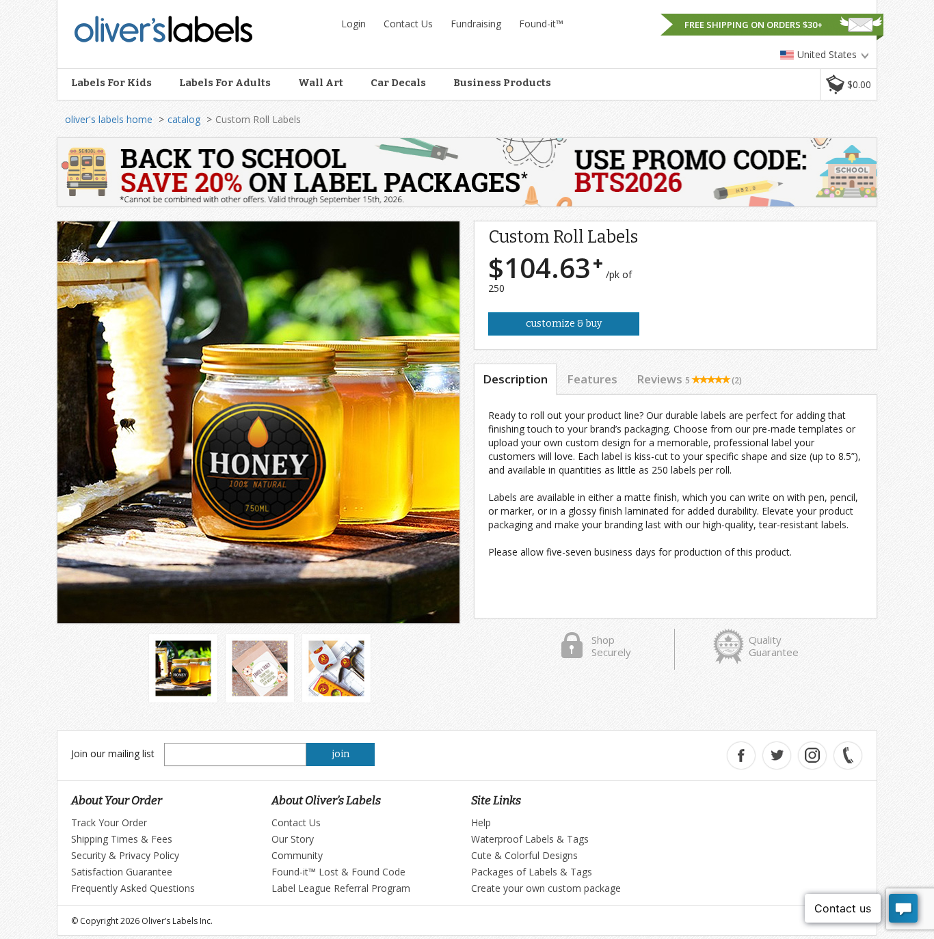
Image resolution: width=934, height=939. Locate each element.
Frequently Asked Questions (133, 888)
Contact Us (408, 23)
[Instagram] (812, 755)
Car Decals (398, 83)
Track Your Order (109, 822)
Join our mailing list (113, 753)
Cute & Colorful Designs (524, 855)
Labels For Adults (225, 83)
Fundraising (476, 23)
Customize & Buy (564, 323)
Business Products (502, 83)
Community (297, 855)
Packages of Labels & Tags (531, 871)
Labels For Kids (111, 83)
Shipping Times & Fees (121, 838)
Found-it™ (541, 23)
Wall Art (320, 83)
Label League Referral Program (340, 888)
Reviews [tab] (689, 379)
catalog (184, 119)
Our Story (292, 838)
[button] (848, 84)
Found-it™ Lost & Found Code (338, 871)
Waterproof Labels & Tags (530, 838)
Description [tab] (515, 379)
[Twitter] (777, 755)
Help (481, 822)
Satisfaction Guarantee (121, 871)
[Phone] (848, 755)
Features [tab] (592, 379)
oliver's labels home (108, 119)
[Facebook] (741, 755)
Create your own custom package (546, 888)
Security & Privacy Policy (125, 855)
